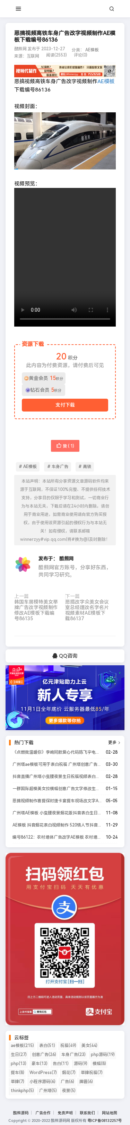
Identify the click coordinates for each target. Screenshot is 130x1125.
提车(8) (17, 1072)
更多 (114, 742)
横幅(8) (99, 1063)
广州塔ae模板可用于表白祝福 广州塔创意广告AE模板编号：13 (57, 764)
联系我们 (87, 1113)
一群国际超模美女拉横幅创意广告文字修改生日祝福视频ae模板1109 (57, 788)
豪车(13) (39, 1063)
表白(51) (47, 1045)
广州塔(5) (48, 1090)
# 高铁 (84, 466)
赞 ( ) (68, 446)
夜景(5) (69, 1090)
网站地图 (109, 1113)
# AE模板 (28, 466)
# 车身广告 (57, 466)
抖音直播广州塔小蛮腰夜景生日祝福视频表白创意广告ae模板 (57, 776)
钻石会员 (46, 390)
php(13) (18, 1063)
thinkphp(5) (22, 1090)
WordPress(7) (43, 1072)
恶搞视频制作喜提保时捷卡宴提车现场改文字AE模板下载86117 (57, 800)
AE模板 (92, 49)
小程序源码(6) (42, 1081)
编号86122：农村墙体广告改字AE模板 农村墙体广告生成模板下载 (57, 837)
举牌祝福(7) (92, 1072)
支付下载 (65, 405)
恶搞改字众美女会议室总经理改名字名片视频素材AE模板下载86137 (87, 610)
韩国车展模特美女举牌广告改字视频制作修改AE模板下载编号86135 (36, 610)
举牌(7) (17, 1081)
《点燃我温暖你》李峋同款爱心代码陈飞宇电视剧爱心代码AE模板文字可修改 (57, 752)
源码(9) (80, 1063)
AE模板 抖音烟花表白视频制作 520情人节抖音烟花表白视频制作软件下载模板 (57, 825)
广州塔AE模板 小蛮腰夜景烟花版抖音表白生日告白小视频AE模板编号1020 (57, 813)
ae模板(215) (22, 1045)
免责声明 (65, 1113)
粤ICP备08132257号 (104, 1120)
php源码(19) (103, 1054)
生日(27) (19, 1054)
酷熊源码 (20, 1113)
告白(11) (61, 1063)
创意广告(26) (44, 1054)
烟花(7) (69, 1072)
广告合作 (43, 1113)
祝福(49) (68, 1045)
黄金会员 (46, 378)
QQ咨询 (68, 656)
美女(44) (89, 1045)
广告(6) (67, 1081)
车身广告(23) (73, 1054)
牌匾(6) (86, 1081)
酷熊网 (66, 558)
